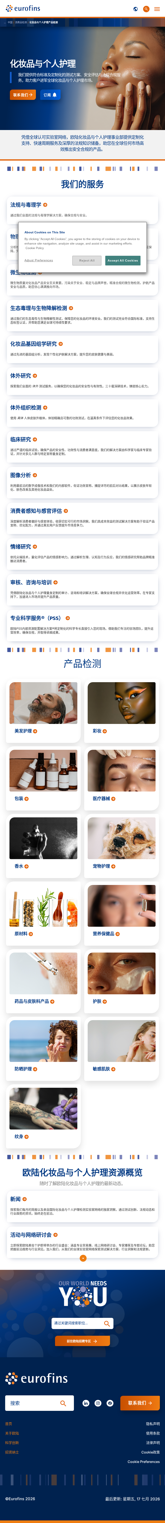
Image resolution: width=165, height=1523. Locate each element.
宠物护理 (102, 866)
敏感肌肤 (102, 1069)
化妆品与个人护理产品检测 (43, 22)
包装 (19, 798)
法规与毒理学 (25, 205)
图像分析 (20, 475)
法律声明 (153, 1443)
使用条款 (153, 1433)
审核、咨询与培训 (31, 582)
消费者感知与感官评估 (36, 511)
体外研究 (20, 376)
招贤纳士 (12, 1452)
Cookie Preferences (144, 1461)
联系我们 (20, 95)
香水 (19, 866)
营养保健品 (104, 933)
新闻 (15, 1199)
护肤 (97, 1001)
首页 (8, 1424)
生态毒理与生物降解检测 (38, 308)
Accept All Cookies (123, 260)
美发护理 (24, 731)
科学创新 (12, 1443)
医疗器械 (102, 798)
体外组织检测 (25, 408)
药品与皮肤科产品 (32, 1001)
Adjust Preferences (38, 260)
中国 (10, 22)
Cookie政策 (150, 1452)
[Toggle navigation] (135, 8)
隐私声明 (153, 1424)
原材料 (22, 933)
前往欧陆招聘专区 (79, 1341)
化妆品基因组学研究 (33, 344)
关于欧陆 (12, 1433)
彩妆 (97, 731)
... (5, 22)
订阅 (47, 95)
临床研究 (20, 440)
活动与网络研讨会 (31, 1235)
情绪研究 (20, 547)
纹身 (19, 1136)
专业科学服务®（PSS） (37, 618)
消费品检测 (21, 22)
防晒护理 (24, 1069)
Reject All (87, 260)
